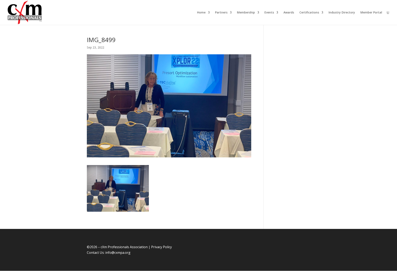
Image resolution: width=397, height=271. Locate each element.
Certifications (309, 12)
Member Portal (371, 12)
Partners (221, 12)
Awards (288, 12)
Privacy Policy (161, 247)
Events (269, 12)
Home (201, 12)
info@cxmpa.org (117, 252)
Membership (246, 12)
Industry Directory (342, 12)
